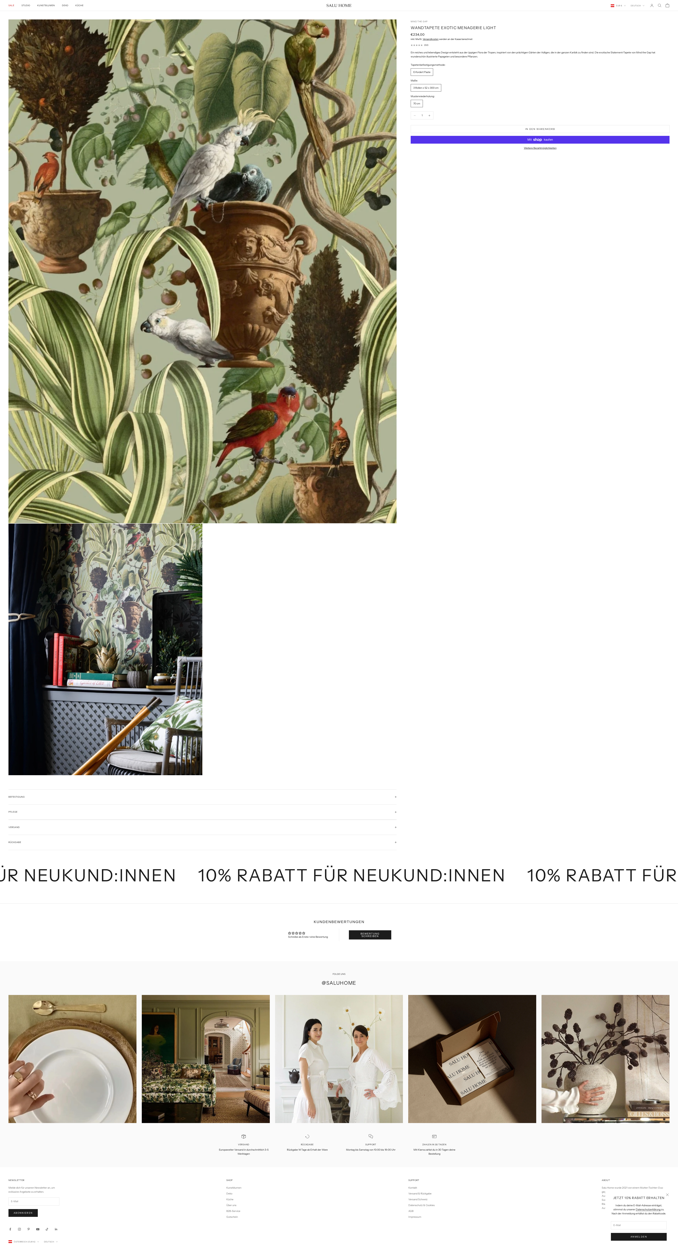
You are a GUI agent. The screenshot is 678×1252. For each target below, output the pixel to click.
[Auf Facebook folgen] (10, 1229)
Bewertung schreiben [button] (370, 935)
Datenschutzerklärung (648, 1209)
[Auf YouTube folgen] (38, 1229)
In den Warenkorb (540, 129)
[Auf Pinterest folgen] (28, 1229)
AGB (411, 1211)
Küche (79, 5)
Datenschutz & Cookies (421, 1205)
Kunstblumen (46, 5)
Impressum (414, 1216)
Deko (65, 5)
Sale (11, 5)
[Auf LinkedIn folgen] (56, 1229)
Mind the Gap (419, 21)
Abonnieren (23, 1212)
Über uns (231, 1205)
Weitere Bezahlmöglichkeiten (540, 148)
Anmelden (639, 1236)
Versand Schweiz (417, 1199)
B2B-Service (233, 1211)
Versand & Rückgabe (420, 1193)
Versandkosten (431, 39)
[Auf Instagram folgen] (19, 1229)
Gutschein (232, 1216)
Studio (26, 5)
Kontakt (412, 1187)
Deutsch (636, 5)
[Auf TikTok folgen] (47, 1229)
